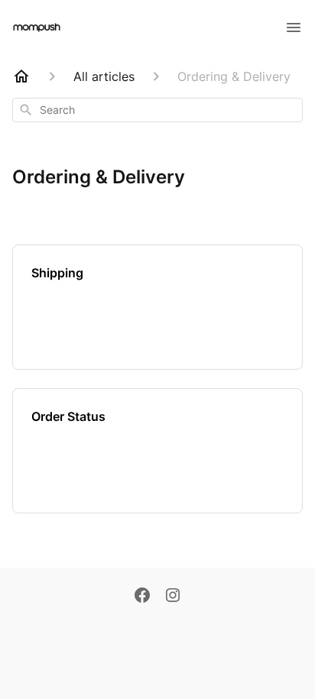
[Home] (21, 76)
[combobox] (157, 110)
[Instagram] (173, 596)
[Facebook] (142, 596)
